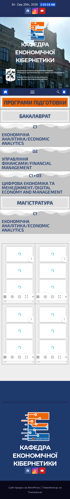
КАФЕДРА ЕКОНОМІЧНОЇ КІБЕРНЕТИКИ (35, 52)
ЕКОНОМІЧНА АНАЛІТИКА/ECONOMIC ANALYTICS (26, 139)
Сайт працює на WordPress (24, 487)
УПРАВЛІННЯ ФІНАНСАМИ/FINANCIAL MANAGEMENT (26, 163)
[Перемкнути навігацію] (32, 91)
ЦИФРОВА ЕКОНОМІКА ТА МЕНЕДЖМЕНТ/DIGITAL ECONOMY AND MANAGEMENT (32, 187)
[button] (58, 92)
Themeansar (35, 492)
